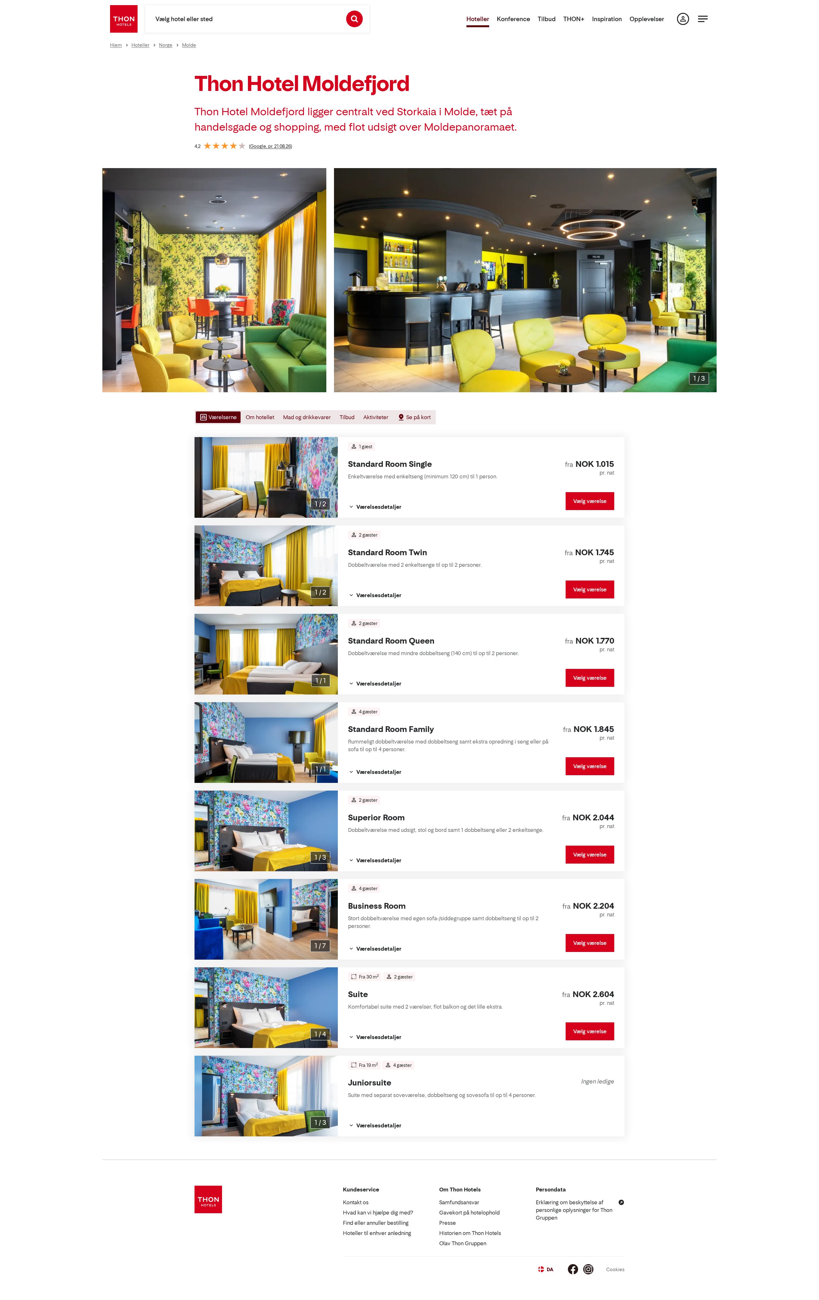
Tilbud (547, 19)
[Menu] (703, 19)
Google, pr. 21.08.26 (270, 146)
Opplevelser (647, 19)
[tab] (218, 417)
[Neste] (709, 280)
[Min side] (683, 19)
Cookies (615, 1269)
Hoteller (477, 19)
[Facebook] (573, 1269)
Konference (513, 19)
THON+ (573, 19)
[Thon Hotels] (124, 19)
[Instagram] (588, 1269)
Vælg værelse (590, 501)
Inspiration (607, 19)
